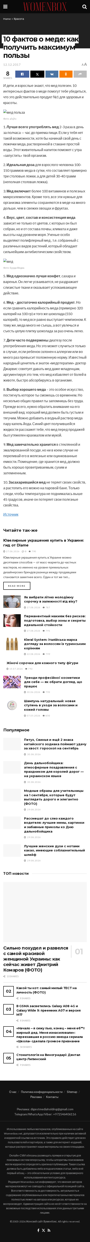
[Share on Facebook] (22, 74)
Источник (10, 514)
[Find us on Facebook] (38, 1230)
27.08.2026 (12, 551)
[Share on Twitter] (37, 74)
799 (47, 654)
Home (7, 18)
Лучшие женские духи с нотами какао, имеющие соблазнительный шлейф (54, 850)
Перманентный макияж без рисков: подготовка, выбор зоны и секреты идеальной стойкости (55, 620)
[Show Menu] (5, 6)
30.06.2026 (33, 692)
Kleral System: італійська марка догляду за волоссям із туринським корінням (55, 644)
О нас (13, 1092)
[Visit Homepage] (45, 6)
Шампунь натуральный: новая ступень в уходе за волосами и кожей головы (51, 705)
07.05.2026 (33, 715)
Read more (19, 585)
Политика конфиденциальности (41, 1092)
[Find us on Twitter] (43, 1230)
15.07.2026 (16, 668)
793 (47, 692)
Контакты (52, 1097)
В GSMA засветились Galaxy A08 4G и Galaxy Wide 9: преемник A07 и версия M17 (48, 1010)
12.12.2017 (12, 64)
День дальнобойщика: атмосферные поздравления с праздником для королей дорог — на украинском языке (54, 769)
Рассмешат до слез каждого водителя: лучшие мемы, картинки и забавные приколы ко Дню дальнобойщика (54, 824)
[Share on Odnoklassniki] (66, 74)
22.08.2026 (33, 654)
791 (47, 630)
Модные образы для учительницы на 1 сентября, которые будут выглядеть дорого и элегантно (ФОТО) (53, 797)
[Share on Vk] (52, 74)
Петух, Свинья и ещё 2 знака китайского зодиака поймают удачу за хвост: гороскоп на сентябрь (55, 744)
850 (47, 715)
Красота (19, 18)
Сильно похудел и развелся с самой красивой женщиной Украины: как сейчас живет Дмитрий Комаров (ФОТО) (35, 959)
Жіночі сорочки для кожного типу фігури (42, 663)
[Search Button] (84, 6)
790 (33, 551)
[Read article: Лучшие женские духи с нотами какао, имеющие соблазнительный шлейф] (12, 850)
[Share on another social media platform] (80, 74)
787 (47, 607)
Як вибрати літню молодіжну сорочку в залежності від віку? (50, 599)
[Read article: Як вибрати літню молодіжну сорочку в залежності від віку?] (12, 601)
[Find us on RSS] (49, 1230)
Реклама (36, 1097)
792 (30, 668)
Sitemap (72, 1092)
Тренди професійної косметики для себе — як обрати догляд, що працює (53, 682)
